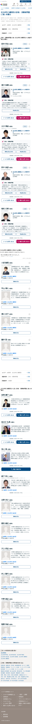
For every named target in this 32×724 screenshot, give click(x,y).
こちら (11, 256)
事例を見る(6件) (9, 234)
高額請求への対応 (20, 673)
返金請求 (13, 673)
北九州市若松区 (12, 654)
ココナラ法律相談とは (9, 694)
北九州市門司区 (4, 654)
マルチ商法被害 (26, 671)
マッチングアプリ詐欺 (25, 667)
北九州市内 (3, 652)
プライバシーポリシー (25, 699)
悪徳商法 (3, 667)
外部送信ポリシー (23, 701)
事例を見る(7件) (9, 69)
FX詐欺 (12, 665)
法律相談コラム (7, 699)
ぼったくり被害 (25, 665)
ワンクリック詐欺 (15, 667)
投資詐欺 (3, 665)
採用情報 (5, 716)
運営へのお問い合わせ (9, 705)
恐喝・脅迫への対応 (5, 675)
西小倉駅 (5, 538)
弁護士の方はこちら (25, 1)
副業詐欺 (8, 665)
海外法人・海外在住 (5, 678)
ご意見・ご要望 (23, 694)
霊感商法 (8, 667)
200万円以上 (14, 678)
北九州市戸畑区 (20, 654)
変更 (29, 25)
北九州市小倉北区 (12, 408)
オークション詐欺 (19, 669)
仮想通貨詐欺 (18, 665)
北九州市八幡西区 (17, 48)
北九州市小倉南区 (11, 637)
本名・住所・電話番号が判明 (7, 676)
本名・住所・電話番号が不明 (21, 676)
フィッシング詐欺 (10, 669)
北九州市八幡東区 (23, 656)
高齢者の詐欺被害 (5, 671)
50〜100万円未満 (5, 680)
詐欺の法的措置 (14, 675)
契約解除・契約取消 (5, 673)
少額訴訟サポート (23, 675)
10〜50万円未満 (13, 680)
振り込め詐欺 (13, 671)
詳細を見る (16, 281)
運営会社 (5, 714)
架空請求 (3, 669)
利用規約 (21, 696)
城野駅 (5, 639)
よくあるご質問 (7, 703)
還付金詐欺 (19, 671)
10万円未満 (21, 680)
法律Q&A (5, 696)
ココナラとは (6, 701)
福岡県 (4, 276)
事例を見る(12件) (9, 151)
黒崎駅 (5, 278)
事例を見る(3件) (9, 193)
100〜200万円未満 (22, 678)
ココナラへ (4, 1)
